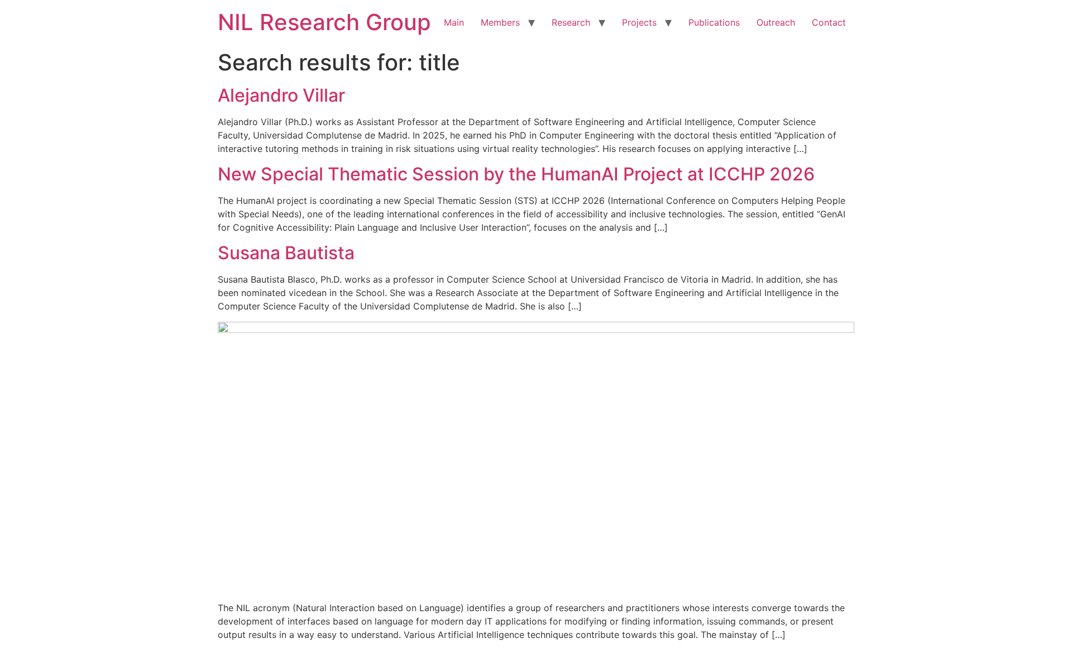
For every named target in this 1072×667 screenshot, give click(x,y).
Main (454, 22)
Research (571, 22)
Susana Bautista (286, 253)
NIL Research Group (324, 22)
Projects (639, 22)
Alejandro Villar (281, 95)
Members (500, 22)
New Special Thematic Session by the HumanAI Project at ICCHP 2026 (516, 174)
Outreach (776, 22)
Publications (714, 22)
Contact (829, 22)
